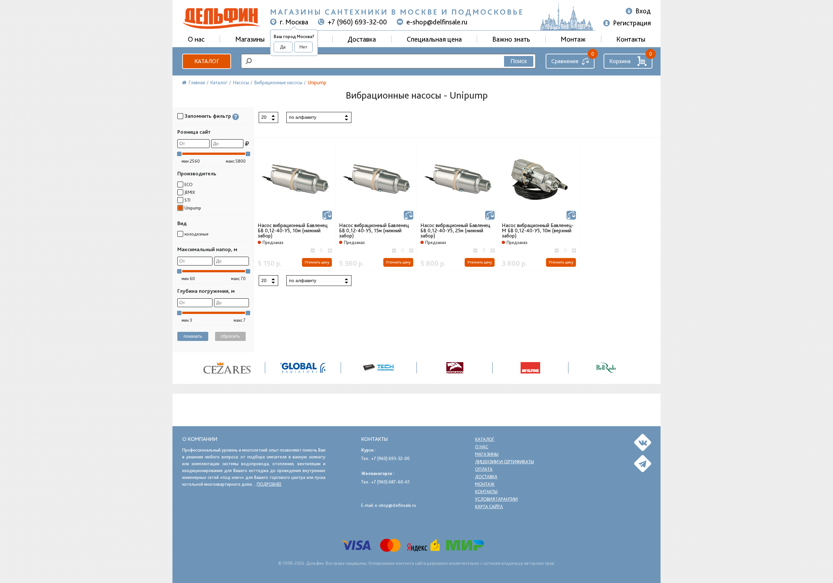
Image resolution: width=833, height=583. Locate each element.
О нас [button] (196, 39)
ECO (188, 184)
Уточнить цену (317, 262)
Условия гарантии (496, 499)
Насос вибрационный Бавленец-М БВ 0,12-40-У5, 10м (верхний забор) (538, 230)
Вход (643, 11)
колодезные (196, 234)
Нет (303, 46)
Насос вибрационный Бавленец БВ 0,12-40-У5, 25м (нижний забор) (455, 230)
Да (283, 46)
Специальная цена (434, 39)
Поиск (519, 61)
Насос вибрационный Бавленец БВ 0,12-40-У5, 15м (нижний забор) (374, 230)
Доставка (362, 39)
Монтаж (573, 39)
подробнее (269, 484)
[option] (227, 367)
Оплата (484, 469)
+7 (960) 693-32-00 (357, 21)
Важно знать (511, 39)
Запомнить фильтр (207, 116)
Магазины (250, 39)
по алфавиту (302, 117)
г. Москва (294, 21)
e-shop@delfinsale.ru (437, 21)
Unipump (192, 208)
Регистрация (632, 23)
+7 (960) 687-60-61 (390, 481)
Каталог (206, 61)
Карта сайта (489, 506)
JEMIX (189, 192)
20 (263, 117)
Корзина (620, 61)
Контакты (630, 39)
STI (187, 200)
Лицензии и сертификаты (504, 461)
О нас (481, 446)
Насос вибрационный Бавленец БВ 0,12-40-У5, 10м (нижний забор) (293, 230)
